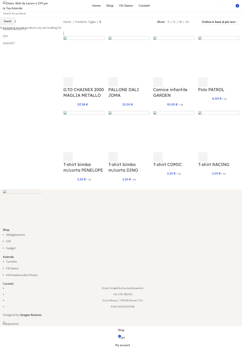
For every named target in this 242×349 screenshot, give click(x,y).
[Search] (212, 5)
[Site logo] (26, 5)
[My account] (226, 5)
